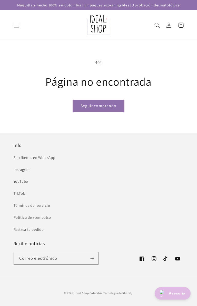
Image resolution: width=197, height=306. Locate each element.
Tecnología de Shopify (118, 293)
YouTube (21, 181)
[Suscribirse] (92, 258)
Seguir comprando (98, 105)
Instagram (22, 169)
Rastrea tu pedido (29, 229)
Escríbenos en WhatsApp (34, 157)
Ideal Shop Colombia (88, 293)
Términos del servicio (32, 205)
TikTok (19, 193)
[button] (16, 25)
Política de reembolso (32, 217)
